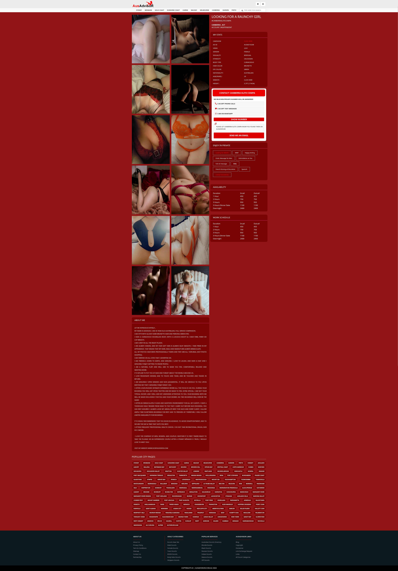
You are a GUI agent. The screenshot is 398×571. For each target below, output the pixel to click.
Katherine (260, 488)
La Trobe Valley (209, 484)
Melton (221, 484)
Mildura (232, 484)
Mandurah (244, 492)
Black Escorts (206, 548)
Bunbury (157, 492)
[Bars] (258, 4)
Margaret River (258, 492)
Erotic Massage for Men (224, 158)
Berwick (186, 504)
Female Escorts (172, 548)
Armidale (247, 500)
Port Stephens (232, 475)
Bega (221, 475)
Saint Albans (151, 508)
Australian (248, 73)
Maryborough (201, 479)
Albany (136, 492)
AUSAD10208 (249, 45)
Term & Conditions (139, 548)
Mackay (194, 10)
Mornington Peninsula (229, 488)
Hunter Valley (182, 471)
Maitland (208, 471)
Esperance (181, 492)
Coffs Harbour (238, 467)
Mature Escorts (207, 557)
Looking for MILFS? (222, 153)
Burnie (189, 496)
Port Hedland (161, 496)
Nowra (250, 471)
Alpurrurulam (172, 525)
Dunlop (188, 521)
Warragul (183, 488)
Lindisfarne (222, 517)
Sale (135, 488)
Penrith (137, 504)
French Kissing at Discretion (225, 169)
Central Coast (222, 467)
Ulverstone (260, 517)
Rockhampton (230, 479)
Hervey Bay (161, 479)
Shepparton (145, 488)
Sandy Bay (247, 517)
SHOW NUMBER (239, 119)
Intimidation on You (245, 158)
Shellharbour (149, 504)
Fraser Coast (259, 475)
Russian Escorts (207, 551)
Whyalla (197, 500)
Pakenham (260, 484)
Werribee (164, 508)
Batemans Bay (159, 467)
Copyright (239, 545)
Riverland (221, 500)
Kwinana (212, 513)
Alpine (160, 525)
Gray (222, 513)
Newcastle (238, 471)
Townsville (260, 479)
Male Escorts (171, 545)
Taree (162, 504)
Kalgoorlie (206, 492)
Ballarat (163, 484)
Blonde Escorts (207, 545)
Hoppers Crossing (244, 504)
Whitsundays (139, 484)
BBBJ (235, 164)
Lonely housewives (222, 175)
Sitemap (136, 551)
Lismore (196, 471)
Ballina (147, 467)
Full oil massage (221, 164)
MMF (236, 153)
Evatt (197, 521)
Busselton (169, 492)
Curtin (178, 521)
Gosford (261, 467)
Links (238, 554)
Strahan (228, 496)
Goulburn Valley (153, 471)
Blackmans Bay (168, 517)
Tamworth (183, 475)
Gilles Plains (245, 508)
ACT (223, 25)
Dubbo (250, 467)
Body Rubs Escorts (174, 557)
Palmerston (259, 513)
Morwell (249, 484)
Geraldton (193, 492)
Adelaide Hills (242, 496)
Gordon (206, 521)
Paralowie (188, 513)
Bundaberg (246, 475)
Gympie (149, 479)
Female (247, 52)
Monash (235, 521)
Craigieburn (199, 504)
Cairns (185, 10)
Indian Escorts (207, 554)
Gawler (232, 508)
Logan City (177, 508)
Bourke (183, 467)
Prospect (200, 513)
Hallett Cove (259, 508)
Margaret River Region (142, 496)
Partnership (137, 557)
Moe (240, 484)
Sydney (139, 10)
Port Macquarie (140, 475)
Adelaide (261, 463)
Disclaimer (239, 548)
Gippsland (195, 484)
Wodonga (211, 488)
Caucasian (248, 59)
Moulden (246, 513)
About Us (136, 542)
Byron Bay (208, 467)
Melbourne (204, 10)
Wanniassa (138, 525)
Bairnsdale (152, 484)
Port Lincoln (169, 500)
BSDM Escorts (172, 554)
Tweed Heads (174, 504)
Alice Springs (247, 488)
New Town (235, 517)
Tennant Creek (139, 517)
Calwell (169, 521)
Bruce (159, 521)
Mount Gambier (153, 500)
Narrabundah (248, 521)
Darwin (226, 10)
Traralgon (170, 488)
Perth (234, 10)
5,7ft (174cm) (249, 83)
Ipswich (174, 479)
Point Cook (260, 504)
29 (245, 76)
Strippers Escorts (173, 560)
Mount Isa (216, 479)
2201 (246, 48)
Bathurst (172, 467)
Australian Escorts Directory (211, 542)
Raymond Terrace (156, 475)
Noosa (189, 508)
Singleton (171, 475)
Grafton (168, 471)
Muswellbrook (223, 471)
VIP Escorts (205, 560)
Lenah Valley (208, 517)
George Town (183, 517)
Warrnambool (197, 488)
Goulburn (137, 471)
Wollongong (211, 475)
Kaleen (215, 521)
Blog (237, 542)
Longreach (186, 479)
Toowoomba (246, 479)
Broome (146, 492)
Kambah (225, 521)
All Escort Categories (243, 557)
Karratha (218, 492)
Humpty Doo (234, 513)
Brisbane (148, 10)
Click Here (248, 41)
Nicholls (261, 521)
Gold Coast (159, 10)
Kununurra (231, 492)
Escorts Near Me (173, 542)
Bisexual (247, 55)
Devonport (201, 496)
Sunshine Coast (173, 10)
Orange (261, 471)
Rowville (137, 508)
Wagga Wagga (196, 475)
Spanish (244, 169)
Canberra (216, 10)
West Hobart (138, 521)
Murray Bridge (155, 513)
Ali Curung (150, 525)
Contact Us (137, 554)
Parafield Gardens (173, 513)
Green (246, 69)
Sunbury (158, 488)
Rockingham (177, 496)
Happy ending (250, 153)
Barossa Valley (258, 496)
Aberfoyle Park (218, 508)
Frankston (213, 504)
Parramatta (234, 500)
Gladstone (138, 479)
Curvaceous (249, 62)
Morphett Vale (139, 513)
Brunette (248, 66)
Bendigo (174, 484)
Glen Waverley (227, 504)
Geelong (184, 484)
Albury (136, 467)
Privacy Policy (138, 545)
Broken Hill (195, 467)
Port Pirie (209, 500)
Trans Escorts (172, 551)
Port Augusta (184, 500)
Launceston (215, 496)
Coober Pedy (138, 500)
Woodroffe (153, 517)
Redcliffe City (202, 508)
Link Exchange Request (244, 551)
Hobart (250, 463)
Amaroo (150, 521)
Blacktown (260, 500)
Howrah (196, 517)
